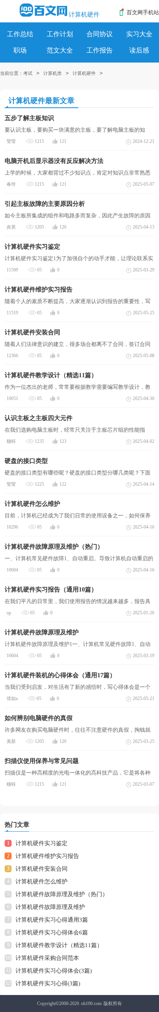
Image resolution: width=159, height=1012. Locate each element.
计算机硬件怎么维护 (41, 881)
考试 (27, 73)
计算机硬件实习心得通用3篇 (51, 920)
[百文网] (43, 10)
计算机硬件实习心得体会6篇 (51, 932)
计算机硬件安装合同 (41, 869)
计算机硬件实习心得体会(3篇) (53, 971)
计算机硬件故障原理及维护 (50, 907)
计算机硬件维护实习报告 (47, 856)
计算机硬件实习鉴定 (41, 843)
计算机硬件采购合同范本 (47, 958)
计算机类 (52, 73)
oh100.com (91, 1003)
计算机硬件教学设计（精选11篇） (59, 945)
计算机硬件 (84, 14)
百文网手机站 (143, 12)
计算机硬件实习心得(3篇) (47, 983)
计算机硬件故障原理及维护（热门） (61, 894)
